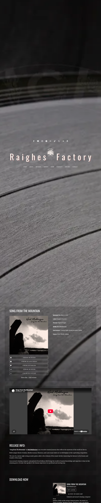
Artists (46, 166)
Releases (38, 166)
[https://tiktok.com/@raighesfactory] (55, 141)
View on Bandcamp (76, 494)
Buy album (71, 490)
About (31, 166)
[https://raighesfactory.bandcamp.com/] (50, 141)
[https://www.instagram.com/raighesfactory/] (42, 141)
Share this (24, 377)
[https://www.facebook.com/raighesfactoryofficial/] (34, 141)
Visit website (32, 377)
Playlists (59, 166)
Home (25, 166)
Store (52, 166)
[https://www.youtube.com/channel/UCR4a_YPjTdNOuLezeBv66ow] (38, 141)
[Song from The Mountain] (59, 489)
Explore (67, 166)
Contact (74, 166)
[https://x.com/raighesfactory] (59, 141)
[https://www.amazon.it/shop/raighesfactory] (67, 141)
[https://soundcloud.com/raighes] (63, 141)
